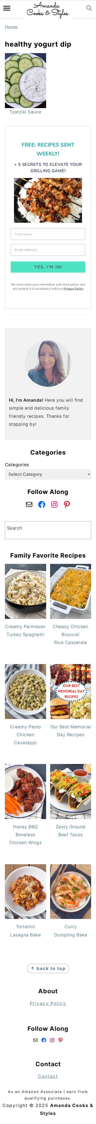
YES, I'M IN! (48, 267)
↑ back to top (48, 968)
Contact (48, 1076)
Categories (17, 464)
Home (11, 27)
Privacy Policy (73, 289)
